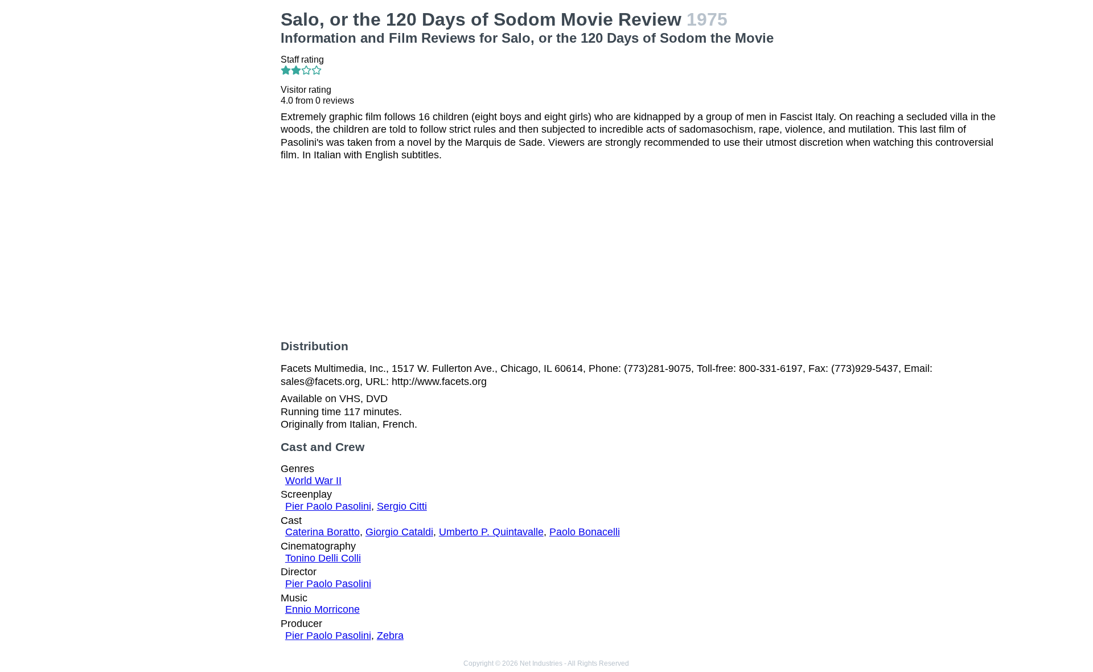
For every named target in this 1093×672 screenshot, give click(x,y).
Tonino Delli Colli (323, 558)
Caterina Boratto (322, 532)
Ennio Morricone (322, 609)
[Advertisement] (188, 80)
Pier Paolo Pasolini (328, 506)
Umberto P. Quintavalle (491, 532)
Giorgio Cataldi (399, 532)
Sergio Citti (402, 506)
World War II (313, 480)
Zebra (390, 635)
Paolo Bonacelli (584, 532)
